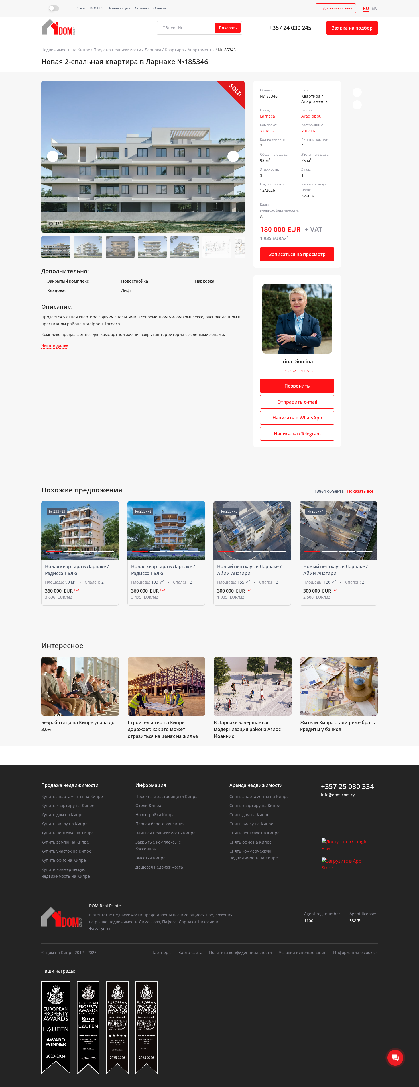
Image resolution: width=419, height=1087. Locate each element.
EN (374, 8)
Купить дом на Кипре (62, 814)
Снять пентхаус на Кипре (254, 833)
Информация (150, 785)
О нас (81, 8)
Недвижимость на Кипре (65, 49)
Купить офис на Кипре (63, 860)
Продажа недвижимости (117, 49)
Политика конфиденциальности (240, 952)
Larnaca (267, 116)
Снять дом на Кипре (249, 814)
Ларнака (153, 49)
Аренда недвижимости (256, 785)
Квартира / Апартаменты (190, 49)
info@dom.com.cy (338, 794)
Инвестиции (120, 8)
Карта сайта (190, 952)
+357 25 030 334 (347, 786)
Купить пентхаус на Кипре (67, 833)
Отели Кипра (148, 805)
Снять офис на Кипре (250, 842)
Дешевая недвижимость (159, 867)
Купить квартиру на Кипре (67, 805)
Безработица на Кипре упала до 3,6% (78, 725)
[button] (233, 156)
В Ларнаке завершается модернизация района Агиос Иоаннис (247, 729)
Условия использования (302, 952)
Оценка (159, 8)
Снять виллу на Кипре (251, 823)
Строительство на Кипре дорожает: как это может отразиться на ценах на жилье (163, 729)
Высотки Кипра (150, 858)
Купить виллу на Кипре (64, 823)
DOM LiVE (97, 8)
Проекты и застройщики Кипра (166, 796)
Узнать (267, 131)
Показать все (360, 491)
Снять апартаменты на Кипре (259, 796)
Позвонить (297, 386)
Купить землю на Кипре (65, 842)
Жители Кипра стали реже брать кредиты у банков (337, 725)
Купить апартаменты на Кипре (72, 796)
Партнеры (161, 952)
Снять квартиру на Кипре (254, 805)
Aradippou (311, 116)
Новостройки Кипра (155, 814)
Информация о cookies (355, 952)
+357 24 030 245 (290, 28)
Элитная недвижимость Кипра (165, 833)
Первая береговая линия (160, 823)
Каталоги (142, 8)
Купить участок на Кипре (66, 851)
